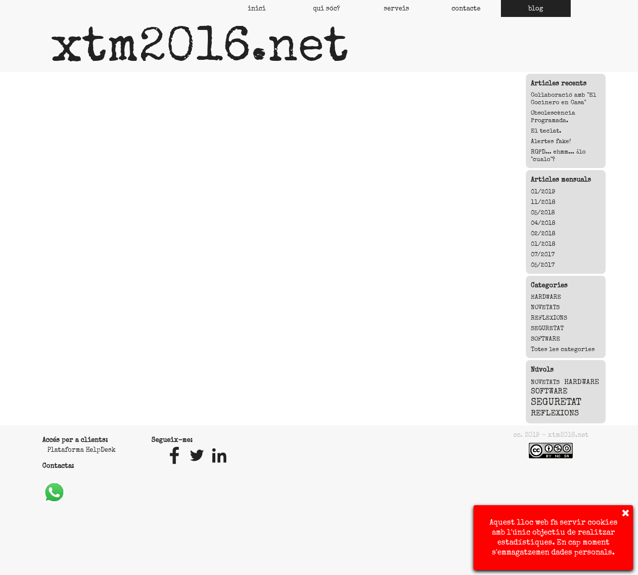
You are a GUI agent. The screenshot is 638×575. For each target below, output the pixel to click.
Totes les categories (563, 349)
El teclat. (546, 131)
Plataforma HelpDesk (81, 449)
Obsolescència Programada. (553, 116)
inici (257, 8)
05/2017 (543, 265)
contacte (466, 8)
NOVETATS (545, 307)
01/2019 (543, 191)
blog (535, 8)
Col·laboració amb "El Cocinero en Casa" (563, 98)
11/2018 (543, 202)
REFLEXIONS (549, 318)
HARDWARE (546, 297)
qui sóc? (326, 8)
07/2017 (543, 254)
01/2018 (543, 244)
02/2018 (543, 233)
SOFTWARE (545, 339)
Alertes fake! (551, 141)
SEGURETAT (547, 328)
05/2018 (543, 212)
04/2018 (543, 223)
